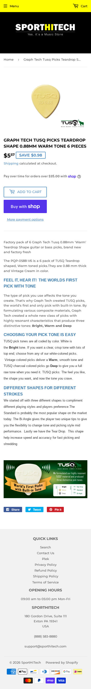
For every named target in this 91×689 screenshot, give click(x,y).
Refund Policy (45, 570)
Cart (83, 6)
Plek (45, 559)
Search (45, 547)
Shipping (11, 163)
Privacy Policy (46, 565)
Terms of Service (45, 582)
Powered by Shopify (62, 662)
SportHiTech (31, 662)
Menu (14, 6)
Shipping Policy (45, 576)
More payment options (25, 219)
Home (9, 59)
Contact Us (45, 553)
